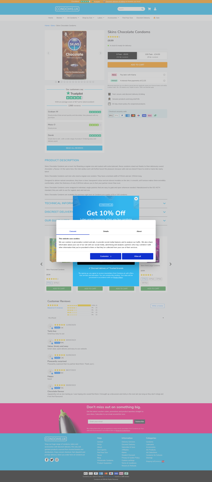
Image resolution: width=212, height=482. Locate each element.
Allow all (137, 256)
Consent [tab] (73, 231)
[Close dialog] (136, 198)
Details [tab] (106, 231)
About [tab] (139, 231)
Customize (104, 256)
